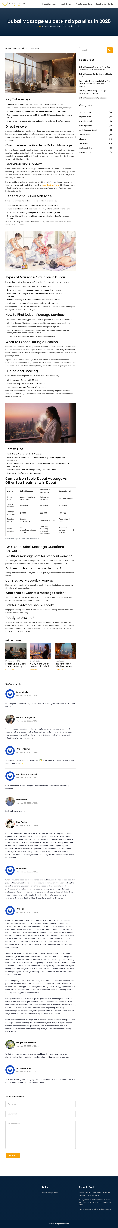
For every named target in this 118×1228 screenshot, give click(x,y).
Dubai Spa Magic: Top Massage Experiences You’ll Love (92, 92)
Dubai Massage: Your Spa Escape (93, 98)
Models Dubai (96, 152)
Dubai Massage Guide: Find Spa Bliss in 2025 (95, 75)
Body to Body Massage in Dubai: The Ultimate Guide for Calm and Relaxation (94, 83)
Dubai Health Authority (51, 185)
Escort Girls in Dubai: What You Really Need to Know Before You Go (16, 665)
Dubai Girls (96, 143)
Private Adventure (84, 4)
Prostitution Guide (104, 4)
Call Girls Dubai (96, 121)
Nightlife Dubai (96, 117)
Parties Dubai (96, 134)
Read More (9, 670)
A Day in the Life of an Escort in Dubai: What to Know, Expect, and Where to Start (39, 665)
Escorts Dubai (96, 112)
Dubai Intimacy (49, 4)
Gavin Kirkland (14, 48)
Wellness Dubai (96, 148)
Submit (12, 1155)
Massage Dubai (96, 125)
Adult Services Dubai (96, 130)
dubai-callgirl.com (50, 1192)
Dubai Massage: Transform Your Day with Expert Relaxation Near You (94, 68)
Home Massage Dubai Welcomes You (63, 665)
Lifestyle (96, 139)
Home (38, 26)
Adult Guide (66, 4)
